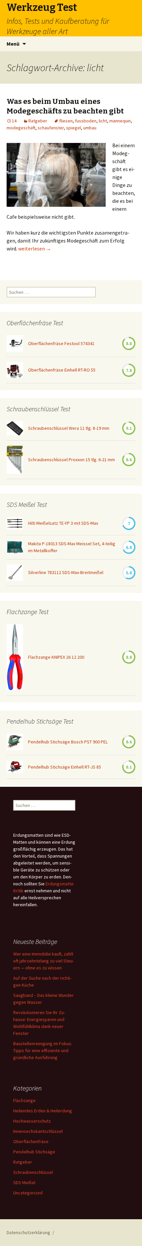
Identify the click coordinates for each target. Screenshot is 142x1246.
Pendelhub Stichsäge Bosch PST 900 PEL (68, 742)
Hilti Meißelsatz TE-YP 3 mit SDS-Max (63, 523)
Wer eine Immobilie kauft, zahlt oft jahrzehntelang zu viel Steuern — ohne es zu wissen (43, 961)
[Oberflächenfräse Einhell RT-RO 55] (15, 370)
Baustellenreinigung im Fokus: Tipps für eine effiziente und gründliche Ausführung (42, 1050)
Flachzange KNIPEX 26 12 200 (56, 657)
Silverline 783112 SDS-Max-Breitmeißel (65, 572)
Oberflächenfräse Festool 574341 (61, 343)
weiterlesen (34, 248)
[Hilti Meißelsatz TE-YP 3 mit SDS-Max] (15, 523)
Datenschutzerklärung (28, 1232)
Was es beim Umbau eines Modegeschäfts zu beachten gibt (65, 106)
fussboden (85, 121)
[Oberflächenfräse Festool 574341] (15, 343)
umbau (89, 128)
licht (103, 121)
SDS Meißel (24, 1182)
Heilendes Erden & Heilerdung (42, 1111)
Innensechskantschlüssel (38, 1131)
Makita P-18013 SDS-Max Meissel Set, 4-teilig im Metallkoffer (71, 547)
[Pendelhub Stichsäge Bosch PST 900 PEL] (15, 742)
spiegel (73, 128)
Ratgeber (37, 121)
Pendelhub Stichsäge (34, 1152)
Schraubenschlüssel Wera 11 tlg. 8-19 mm (68, 428)
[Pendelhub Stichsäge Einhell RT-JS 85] (15, 767)
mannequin (120, 121)
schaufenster (51, 128)
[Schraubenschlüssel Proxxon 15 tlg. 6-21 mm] (15, 460)
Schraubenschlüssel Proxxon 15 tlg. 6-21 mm (71, 460)
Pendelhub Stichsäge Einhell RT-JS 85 (64, 767)
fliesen (66, 121)
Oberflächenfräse (31, 1141)
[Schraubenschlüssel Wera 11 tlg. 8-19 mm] (15, 428)
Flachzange (24, 1100)
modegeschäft (21, 128)
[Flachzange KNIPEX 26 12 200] (15, 657)
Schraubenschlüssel (33, 1172)
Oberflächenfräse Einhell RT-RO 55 (61, 370)
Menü (13, 43)
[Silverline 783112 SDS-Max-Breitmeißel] (15, 572)
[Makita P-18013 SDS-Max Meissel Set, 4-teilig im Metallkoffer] (15, 547)
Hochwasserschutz (32, 1121)
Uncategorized (28, 1193)
